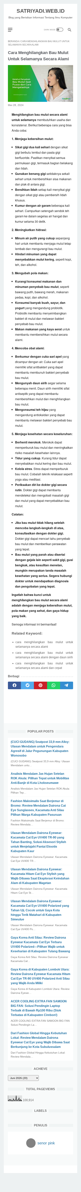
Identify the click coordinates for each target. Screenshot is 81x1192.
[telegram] (66, 685)
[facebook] (14, 685)
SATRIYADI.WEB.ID (41, 11)
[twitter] (27, 685)
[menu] (12, 29)
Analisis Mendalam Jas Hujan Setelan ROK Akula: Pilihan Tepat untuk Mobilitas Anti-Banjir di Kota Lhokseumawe (40, 778)
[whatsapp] (53, 685)
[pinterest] (40, 685)
